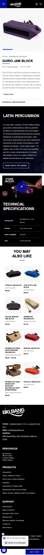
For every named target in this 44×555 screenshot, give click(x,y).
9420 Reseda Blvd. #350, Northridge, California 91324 (19, 437)
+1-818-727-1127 (34, 424)
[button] (3, 4)
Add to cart (34, 552)
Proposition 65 (34, 539)
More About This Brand (16, 165)
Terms (33, 536)
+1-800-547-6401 (15, 424)
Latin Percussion (12, 67)
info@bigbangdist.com (16, 430)
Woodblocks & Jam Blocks (18, 56)
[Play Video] (22, 186)
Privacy (38, 536)
